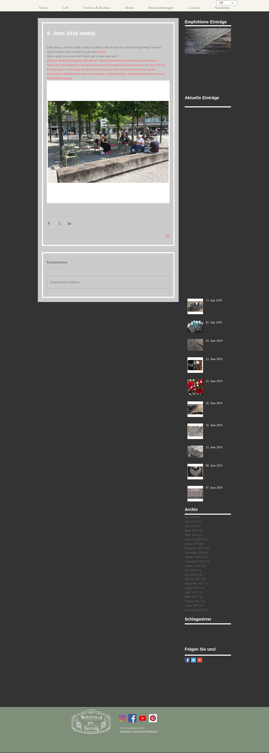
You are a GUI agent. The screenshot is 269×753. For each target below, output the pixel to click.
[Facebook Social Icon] (132, 718)
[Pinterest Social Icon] (153, 718)
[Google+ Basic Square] (199, 660)
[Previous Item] (191, 41)
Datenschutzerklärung (145, 731)
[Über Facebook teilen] (49, 223)
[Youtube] (142, 718)
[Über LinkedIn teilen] (69, 223)
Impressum (126, 731)
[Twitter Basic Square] (193, 660)
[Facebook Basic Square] (187, 660)
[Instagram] (122, 718)
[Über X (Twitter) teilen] (59, 223)
